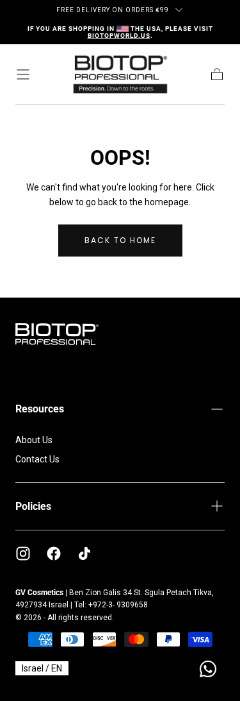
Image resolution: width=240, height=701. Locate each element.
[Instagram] (23, 553)
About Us (33, 440)
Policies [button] (33, 506)
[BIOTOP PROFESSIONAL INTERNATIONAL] (57, 334)
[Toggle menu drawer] (179, 10)
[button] (23, 74)
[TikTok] (84, 553)
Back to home (120, 240)
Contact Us (37, 459)
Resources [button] (39, 409)
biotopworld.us (119, 35)
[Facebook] (54, 553)
